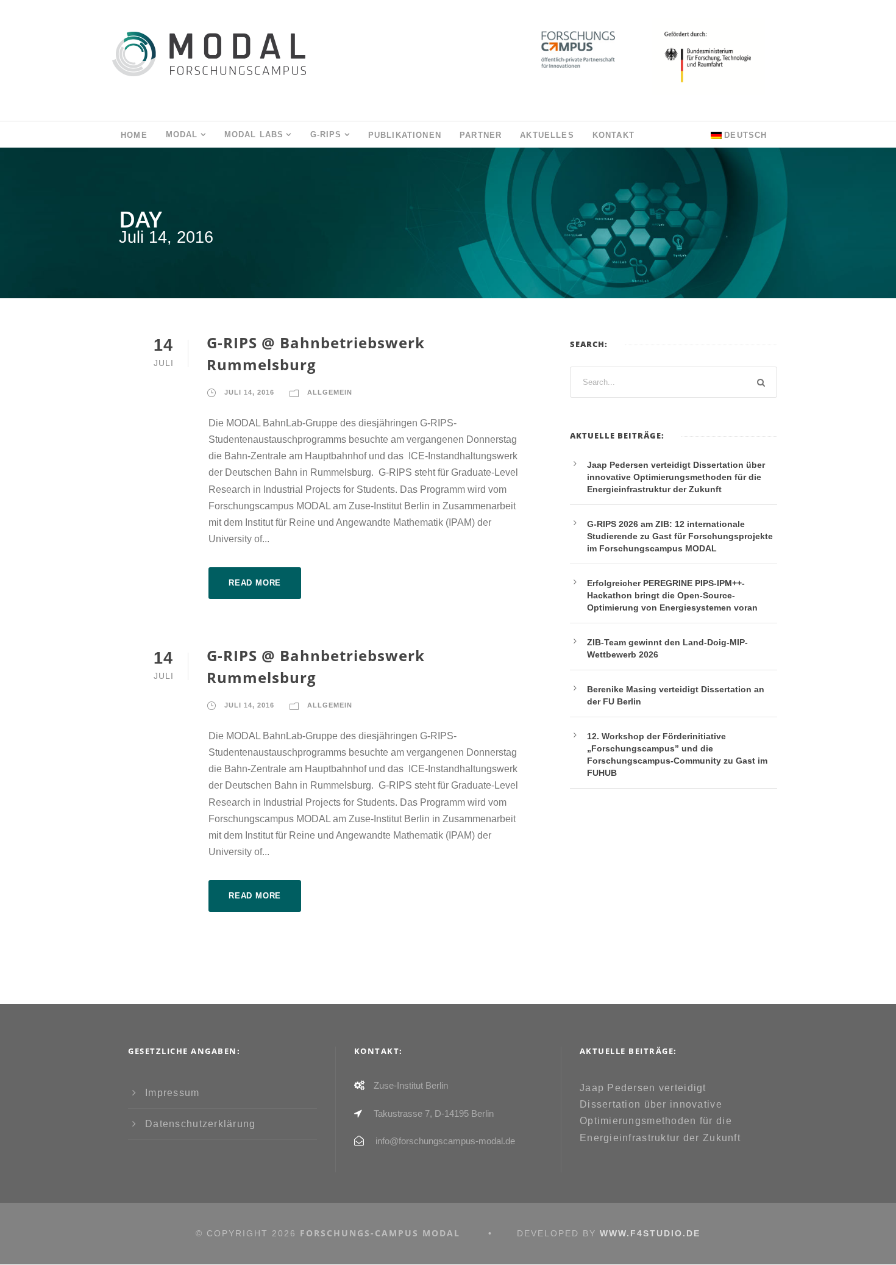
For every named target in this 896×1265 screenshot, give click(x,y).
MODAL (182, 134)
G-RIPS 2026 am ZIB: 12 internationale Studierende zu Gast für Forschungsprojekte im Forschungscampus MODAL (680, 536)
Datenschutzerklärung (200, 1124)
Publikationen (404, 135)
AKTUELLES (547, 135)
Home (134, 135)
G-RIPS (326, 134)
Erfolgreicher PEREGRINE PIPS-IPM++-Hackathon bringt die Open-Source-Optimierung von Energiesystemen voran (672, 595)
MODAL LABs (254, 134)
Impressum (172, 1093)
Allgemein (329, 392)
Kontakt (613, 135)
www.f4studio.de (650, 1233)
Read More (255, 582)
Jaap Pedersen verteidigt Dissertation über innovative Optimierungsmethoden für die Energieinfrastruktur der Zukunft (676, 477)
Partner (481, 135)
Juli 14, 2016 (249, 392)
